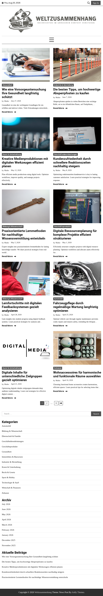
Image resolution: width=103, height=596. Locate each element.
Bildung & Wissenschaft (13, 226)
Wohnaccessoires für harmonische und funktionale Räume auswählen (77, 374)
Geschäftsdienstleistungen (65, 154)
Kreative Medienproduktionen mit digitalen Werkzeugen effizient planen (25, 162)
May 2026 (6, 514)
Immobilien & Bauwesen (12, 457)
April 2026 (6, 519)
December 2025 (8, 540)
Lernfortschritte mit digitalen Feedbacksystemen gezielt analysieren (22, 307)
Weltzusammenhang (43, 592)
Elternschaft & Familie (11, 436)
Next (61, 403)
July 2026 (6, 504)
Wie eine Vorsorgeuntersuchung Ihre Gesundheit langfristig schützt (24, 93)
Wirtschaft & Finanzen (11, 488)
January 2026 (7, 535)
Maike (6, 101)
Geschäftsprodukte (62, 226)
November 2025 (9, 545)
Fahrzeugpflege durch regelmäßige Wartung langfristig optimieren (75, 307)
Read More (7, 112)
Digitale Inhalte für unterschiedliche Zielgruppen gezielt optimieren (22, 376)
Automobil (58, 299)
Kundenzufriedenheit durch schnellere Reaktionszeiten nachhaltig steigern (72, 162)
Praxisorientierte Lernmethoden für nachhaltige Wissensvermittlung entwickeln (35, 577)
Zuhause (57, 368)
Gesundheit (7, 85)
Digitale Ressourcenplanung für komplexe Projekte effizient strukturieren (75, 234)
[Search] (89, 3)
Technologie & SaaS (10, 482)
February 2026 (8, 530)
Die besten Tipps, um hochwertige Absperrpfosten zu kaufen (76, 91)
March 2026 (7, 525)
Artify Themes (78, 592)
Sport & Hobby (8, 477)
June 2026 (6, 509)
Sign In (96, 3)
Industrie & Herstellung (63, 85)
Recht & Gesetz (8, 472)
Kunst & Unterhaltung (12, 154)
